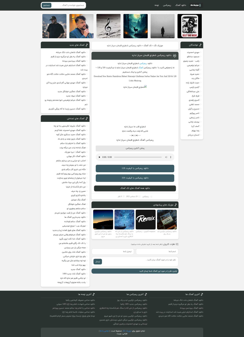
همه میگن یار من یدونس (75, 247)
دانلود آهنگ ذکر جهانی (76, 156)
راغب (197, 61)
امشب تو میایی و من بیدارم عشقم (71, 160)
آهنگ (140, 67)
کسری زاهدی (194, 100)
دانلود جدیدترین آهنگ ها (75, 217)
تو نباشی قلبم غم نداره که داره (73, 278)
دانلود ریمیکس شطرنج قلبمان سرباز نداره (151, 55)
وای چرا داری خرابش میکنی (74, 256)
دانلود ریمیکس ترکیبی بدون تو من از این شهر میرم (125, 316)
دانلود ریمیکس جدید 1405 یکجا (133, 304)
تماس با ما (104, 331)
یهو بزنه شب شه (79, 265)
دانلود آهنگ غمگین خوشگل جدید (72, 91)
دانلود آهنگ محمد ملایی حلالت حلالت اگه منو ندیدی (181, 316)
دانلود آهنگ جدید (78, 269)
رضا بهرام (195, 130)
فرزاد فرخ (195, 96)
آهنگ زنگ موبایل (78, 200)
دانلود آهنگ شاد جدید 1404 (74, 273)
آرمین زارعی (194, 87)
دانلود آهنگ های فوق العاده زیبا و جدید (69, 230)
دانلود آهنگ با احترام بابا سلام (73, 143)
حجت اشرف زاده (192, 82)
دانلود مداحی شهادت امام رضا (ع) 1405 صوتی (76, 304)
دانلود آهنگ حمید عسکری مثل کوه (71, 134)
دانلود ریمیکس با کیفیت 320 (135, 177)
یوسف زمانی (194, 122)
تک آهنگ (148, 45)
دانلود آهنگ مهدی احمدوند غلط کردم (70, 130)
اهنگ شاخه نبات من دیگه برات (73, 147)
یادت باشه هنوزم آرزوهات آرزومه (72, 282)
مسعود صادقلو (193, 56)
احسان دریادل (193, 135)
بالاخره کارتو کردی (78, 195)
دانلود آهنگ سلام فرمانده (75, 221)
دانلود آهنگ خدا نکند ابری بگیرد (72, 239)
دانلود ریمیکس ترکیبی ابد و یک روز (132, 300)
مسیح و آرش (193, 109)
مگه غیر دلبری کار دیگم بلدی (74, 169)
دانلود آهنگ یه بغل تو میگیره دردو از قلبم (68, 56)
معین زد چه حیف (78, 191)
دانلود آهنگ (180, 5)
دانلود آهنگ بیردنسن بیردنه (74, 61)
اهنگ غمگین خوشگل (77, 204)
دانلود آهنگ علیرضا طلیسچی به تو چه (70, 126)
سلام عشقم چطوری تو (76, 208)
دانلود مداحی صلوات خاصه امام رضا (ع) (78, 312)
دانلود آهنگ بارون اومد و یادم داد (72, 139)
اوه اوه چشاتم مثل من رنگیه (74, 260)
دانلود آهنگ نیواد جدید (76, 96)
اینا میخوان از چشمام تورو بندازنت (71, 178)
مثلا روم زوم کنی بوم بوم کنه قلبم (71, 174)
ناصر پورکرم (194, 113)
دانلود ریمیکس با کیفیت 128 (135, 168)
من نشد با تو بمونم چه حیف (74, 165)
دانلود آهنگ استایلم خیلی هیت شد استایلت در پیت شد (179, 312)
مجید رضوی (188, 61)
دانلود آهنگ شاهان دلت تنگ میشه (71, 52)
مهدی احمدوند (193, 52)
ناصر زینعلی (194, 117)
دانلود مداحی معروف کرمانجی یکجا (80, 300)
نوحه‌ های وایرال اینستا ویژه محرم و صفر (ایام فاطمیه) (72, 316)
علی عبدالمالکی (193, 91)
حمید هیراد (194, 74)
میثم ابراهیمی (193, 65)
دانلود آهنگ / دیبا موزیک (75, 152)
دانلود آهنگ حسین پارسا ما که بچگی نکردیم (67, 109)
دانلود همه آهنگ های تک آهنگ (135, 188)
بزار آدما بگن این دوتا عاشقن (74, 182)
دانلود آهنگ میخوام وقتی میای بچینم (69, 234)
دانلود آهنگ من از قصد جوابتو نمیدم (70, 213)
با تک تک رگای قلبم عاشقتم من (72, 243)
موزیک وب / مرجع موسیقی (74, 226)
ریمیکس (167, 5)
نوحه (157, 5)
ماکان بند (195, 78)
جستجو (46, 5)
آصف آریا (195, 126)
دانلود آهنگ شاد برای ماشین (74, 252)
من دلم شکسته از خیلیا (76, 187)
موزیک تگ (158, 45)
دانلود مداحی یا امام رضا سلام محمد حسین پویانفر (74, 308)
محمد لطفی (194, 104)
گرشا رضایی (194, 69)
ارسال (97, 261)
